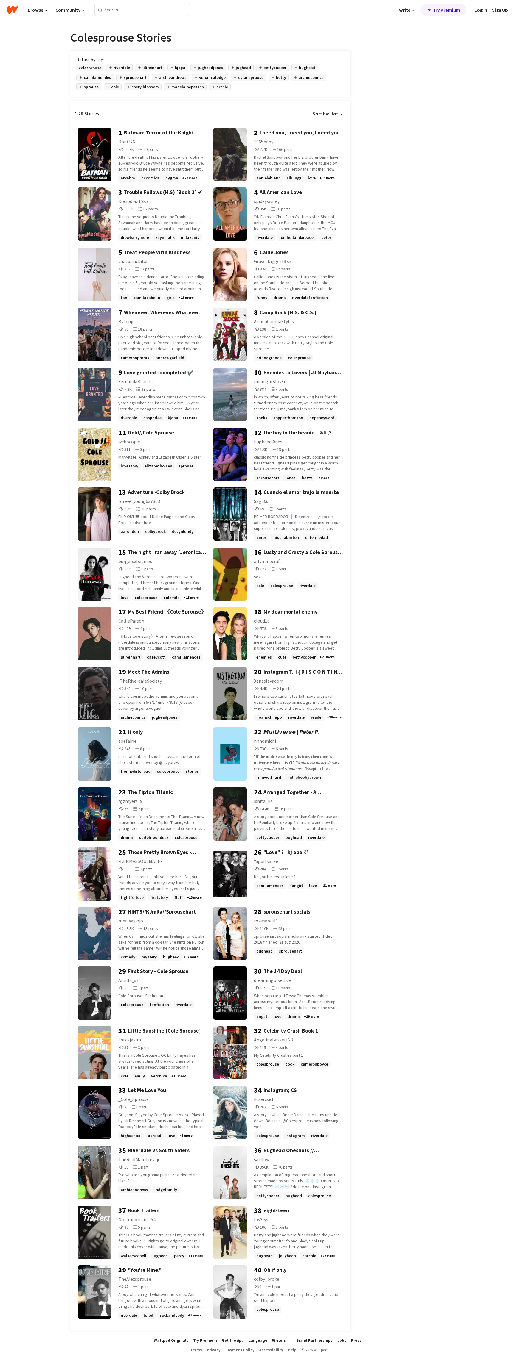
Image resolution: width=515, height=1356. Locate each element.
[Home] (12, 10)
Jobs (341, 1340)
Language (258, 1340)
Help (292, 1349)
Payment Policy (240, 1349)
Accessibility (271, 1349)
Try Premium (446, 10)
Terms (196, 1349)
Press (356, 1340)
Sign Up (500, 10)
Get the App (233, 1340)
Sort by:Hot (325, 114)
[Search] (100, 10)
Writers (279, 1340)
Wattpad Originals (171, 1340)
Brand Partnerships (314, 1340)
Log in (480, 10)
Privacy (214, 1349)
